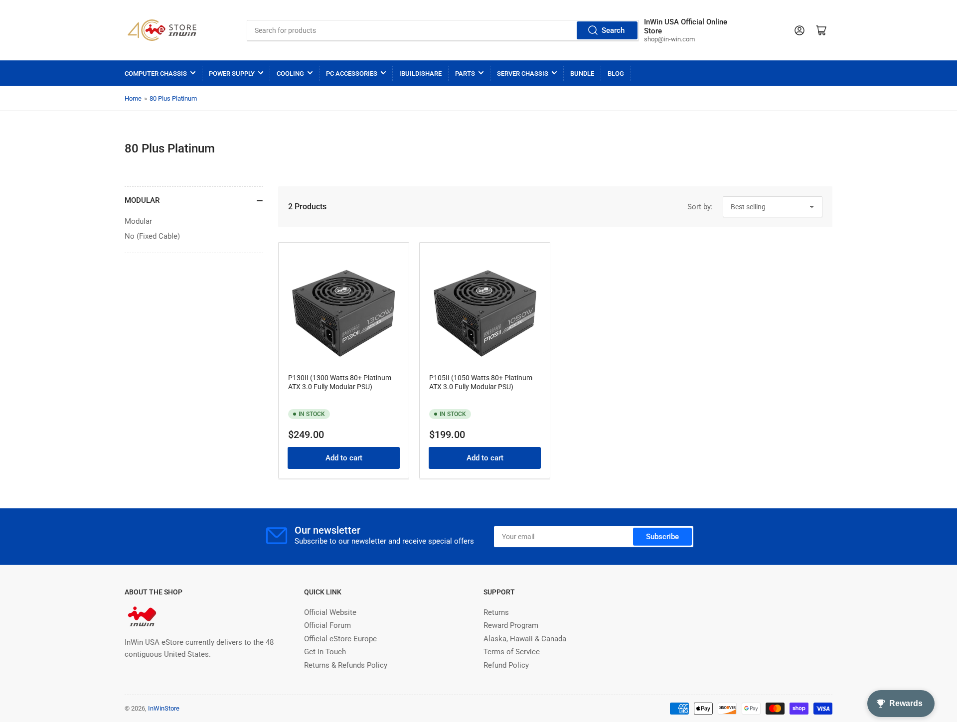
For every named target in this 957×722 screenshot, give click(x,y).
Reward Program (510, 625)
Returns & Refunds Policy (345, 665)
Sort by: (700, 206)
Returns (496, 612)
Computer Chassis (156, 73)
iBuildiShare (420, 73)
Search (613, 30)
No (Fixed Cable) (152, 236)
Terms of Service (511, 651)
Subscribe (662, 536)
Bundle (582, 73)
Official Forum (327, 625)
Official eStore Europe (340, 638)
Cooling (290, 73)
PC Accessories (351, 73)
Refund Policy (506, 665)
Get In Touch (325, 651)
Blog (616, 73)
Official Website (330, 612)
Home (133, 98)
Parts (465, 73)
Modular (138, 221)
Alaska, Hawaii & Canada (524, 638)
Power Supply (232, 73)
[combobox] (442, 30)
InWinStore (163, 708)
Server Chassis (522, 73)
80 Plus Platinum (173, 98)
